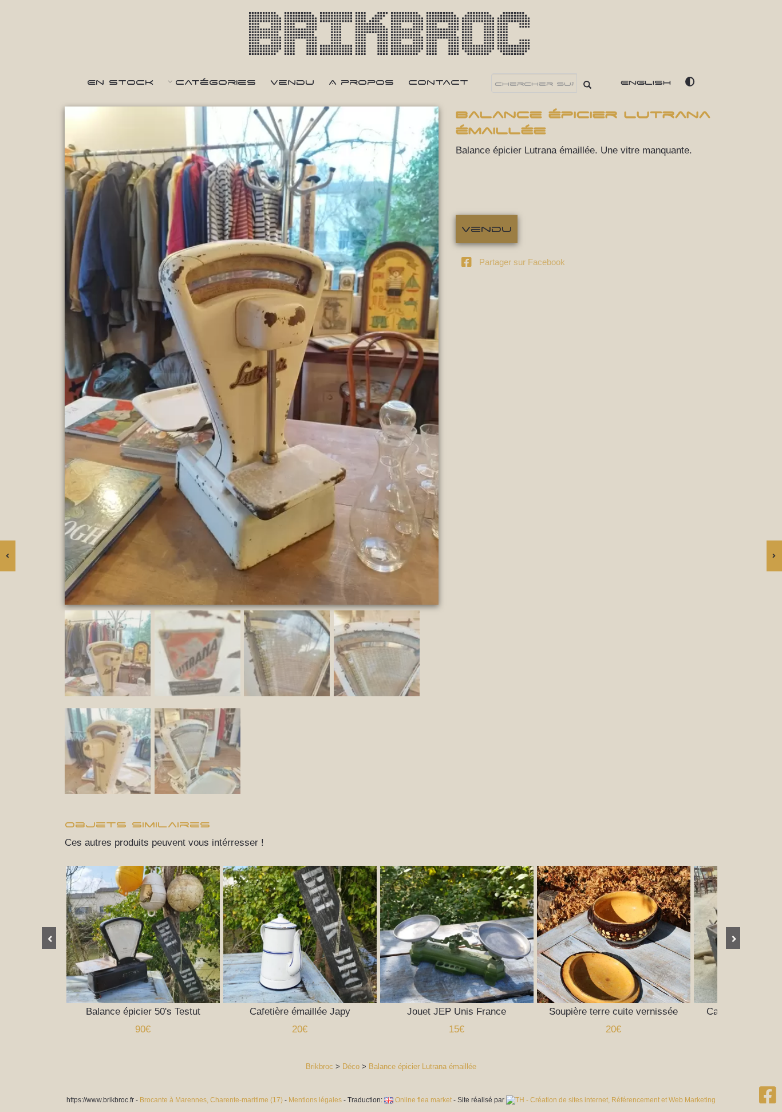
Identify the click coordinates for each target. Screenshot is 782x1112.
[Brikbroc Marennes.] (767, 1099)
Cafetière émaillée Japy (305, 934)
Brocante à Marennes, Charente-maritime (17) (211, 1100)
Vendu (292, 81)
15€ (456, 1029)
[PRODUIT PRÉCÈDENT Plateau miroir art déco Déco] (7, 556)
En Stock (120, 81)
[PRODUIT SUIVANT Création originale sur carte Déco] (774, 556)
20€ (299, 1029)
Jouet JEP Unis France (462, 934)
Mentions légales (315, 1100)
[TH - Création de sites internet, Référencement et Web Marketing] (611, 1100)
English (646, 82)
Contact (438, 81)
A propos (361, 81)
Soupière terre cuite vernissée (619, 934)
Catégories (215, 81)
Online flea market (422, 1100)
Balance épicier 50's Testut (149, 934)
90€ (143, 1029)
